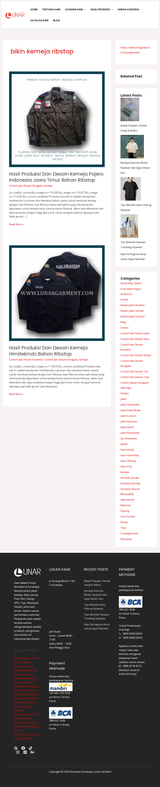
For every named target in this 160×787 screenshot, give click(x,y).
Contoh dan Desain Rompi (135, 355)
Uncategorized (129, 533)
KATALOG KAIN (39, 20)
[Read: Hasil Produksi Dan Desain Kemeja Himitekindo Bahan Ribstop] (57, 293)
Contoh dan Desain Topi (134, 377)
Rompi (124, 522)
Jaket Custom (128, 416)
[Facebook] (23, 748)
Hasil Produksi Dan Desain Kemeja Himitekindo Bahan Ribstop (48, 350)
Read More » (16, 224)
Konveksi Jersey (129, 477)
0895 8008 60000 (131, 633)
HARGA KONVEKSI (128, 9)
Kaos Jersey (127, 449)
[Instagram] (18, 752)
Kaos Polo (126, 466)
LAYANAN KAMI (74, 9)
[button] (84, 9)
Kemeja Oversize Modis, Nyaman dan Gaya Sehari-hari (135, 167)
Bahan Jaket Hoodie (132, 311)
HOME (34, 9)
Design (124, 393)
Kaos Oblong (128, 461)
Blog (123, 322)
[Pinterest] (25, 752)
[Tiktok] (30, 748)
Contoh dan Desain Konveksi (26, 359)
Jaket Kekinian (128, 421)
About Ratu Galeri (130, 283)
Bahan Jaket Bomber (132, 305)
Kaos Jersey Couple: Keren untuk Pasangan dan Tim (27, 726)
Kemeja (48, 185)
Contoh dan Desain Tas (134, 371)
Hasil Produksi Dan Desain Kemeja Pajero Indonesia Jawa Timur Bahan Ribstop (56, 177)
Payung (124, 511)
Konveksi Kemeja (130, 483)
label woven (127, 499)
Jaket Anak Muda (130, 410)
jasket (124, 444)
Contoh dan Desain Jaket (135, 333)
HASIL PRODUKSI (100, 9)
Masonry (125, 505)
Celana (124, 327)
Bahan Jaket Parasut (132, 316)
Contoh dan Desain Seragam (26, 185)
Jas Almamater (128, 438)
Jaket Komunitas (130, 432)
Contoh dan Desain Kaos (134, 339)
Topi (123, 528)
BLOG (56, 20)
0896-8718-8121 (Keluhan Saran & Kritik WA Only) (130, 670)
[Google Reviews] (16, 748)
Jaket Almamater (130, 404)
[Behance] (32, 752)
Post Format (127, 516)
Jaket (123, 399)
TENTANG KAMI (51, 9)
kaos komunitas (129, 455)
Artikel (124, 299)
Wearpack (126, 539)
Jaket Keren (127, 427)
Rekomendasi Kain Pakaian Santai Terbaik (25, 706)
